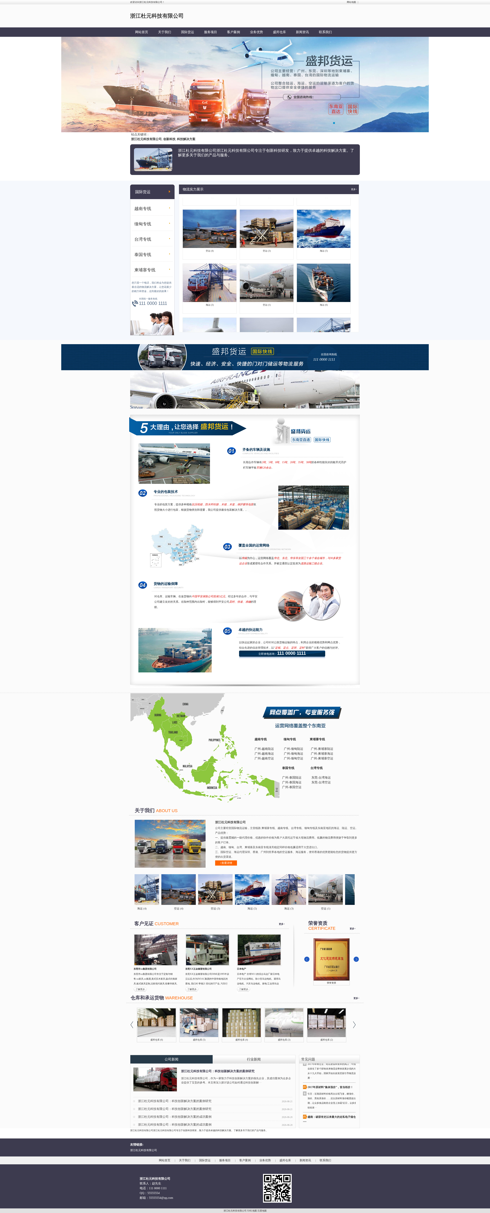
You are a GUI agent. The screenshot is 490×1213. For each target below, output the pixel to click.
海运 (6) (324, 267)
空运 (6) (210, 321)
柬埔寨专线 (144, 270)
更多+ (354, 189)
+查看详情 (226, 863)
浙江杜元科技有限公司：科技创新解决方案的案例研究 (218, 1071)
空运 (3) (267, 213)
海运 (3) (210, 267)
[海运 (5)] (176, 889)
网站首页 (141, 32)
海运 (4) (324, 321)
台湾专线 (142, 239)
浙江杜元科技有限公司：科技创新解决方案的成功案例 (175, 1116)
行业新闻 (254, 1059)
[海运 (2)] (323, 889)
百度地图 (262, 1210)
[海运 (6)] (287, 889)
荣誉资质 (331, 983)
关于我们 (164, 32)
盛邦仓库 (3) (284, 1039)
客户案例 (233, 32)
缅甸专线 (142, 224)
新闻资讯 (302, 32)
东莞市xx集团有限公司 (145, 969)
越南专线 (142, 208)
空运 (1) (267, 267)
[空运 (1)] (250, 889)
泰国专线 (142, 254)
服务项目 (210, 32)
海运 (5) (324, 213)
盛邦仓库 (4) (241, 1039)
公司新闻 (171, 1059)
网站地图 (351, 2)
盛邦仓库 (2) (326, 1039)
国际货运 (187, 32)
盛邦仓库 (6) (156, 1039)
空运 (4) (210, 213)
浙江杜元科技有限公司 (143, 1150)
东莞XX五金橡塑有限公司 (198, 969)
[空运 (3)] (139, 889)
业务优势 (256, 32)
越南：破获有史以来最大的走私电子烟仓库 (333, 1079)
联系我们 (325, 32)
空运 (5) (267, 321)
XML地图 (252, 1210)
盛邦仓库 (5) (199, 1039)
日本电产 (241, 969)
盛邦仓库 (279, 32)
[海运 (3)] (213, 889)
